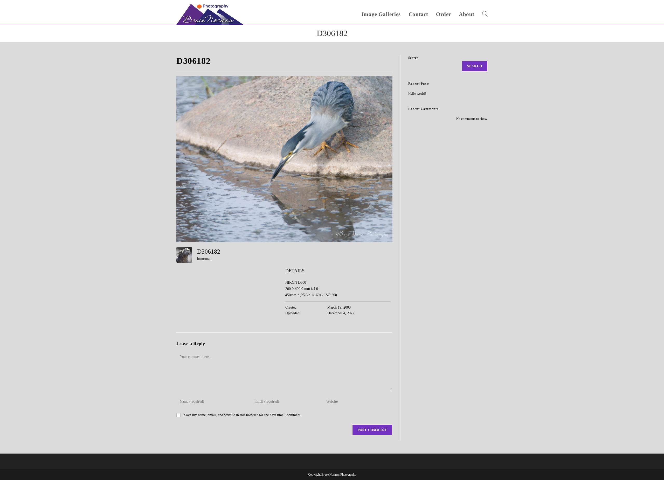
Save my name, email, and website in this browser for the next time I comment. (242, 415)
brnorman (204, 259)
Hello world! (417, 93)
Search (413, 58)
